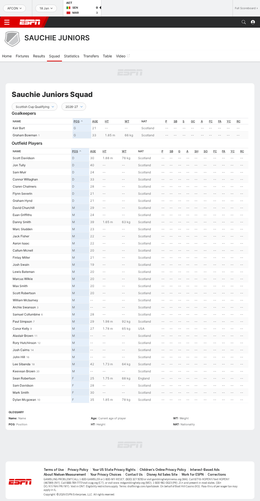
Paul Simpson (22, 321)
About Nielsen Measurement (65, 474)
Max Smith (20, 286)
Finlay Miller (21, 257)
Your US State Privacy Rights (114, 470)
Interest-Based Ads (205, 470)
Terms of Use (54, 470)
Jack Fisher (21, 236)
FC (211, 121)
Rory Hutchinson (24, 343)
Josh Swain (21, 264)
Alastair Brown (23, 336)
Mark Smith (21, 392)
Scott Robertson (24, 293)
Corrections (217, 474)
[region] (130, 128)
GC (193, 121)
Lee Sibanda (21, 364)
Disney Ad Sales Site (162, 474)
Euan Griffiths (22, 215)
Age (95, 121)
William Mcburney (25, 300)
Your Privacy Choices (105, 474)
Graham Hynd (22, 201)
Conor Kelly (21, 328)
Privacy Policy (78, 470)
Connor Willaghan (25, 179)
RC (238, 121)
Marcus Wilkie (23, 279)
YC (229, 121)
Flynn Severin (22, 193)
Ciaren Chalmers (24, 186)
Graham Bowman (25, 135)
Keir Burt (19, 128)
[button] (244, 22)
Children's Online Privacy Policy (163, 470)
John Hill (19, 357)
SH (196, 151)
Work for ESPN (193, 474)
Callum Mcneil (23, 250)
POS (76, 121)
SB (175, 121)
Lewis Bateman (24, 272)
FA (219, 121)
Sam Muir (19, 172)
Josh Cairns (21, 350)
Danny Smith (22, 222)
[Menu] (7, 22)
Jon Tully (19, 165)
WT (127, 121)
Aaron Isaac (21, 243)
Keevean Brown (24, 371)
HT (107, 121)
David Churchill (24, 208)
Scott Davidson (24, 158)
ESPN (30, 22)
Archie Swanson (24, 307)
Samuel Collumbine (26, 314)
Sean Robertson (24, 378)
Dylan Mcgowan (24, 400)
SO (206, 151)
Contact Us (134, 474)
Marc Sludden (22, 229)
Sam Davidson (23, 385)
